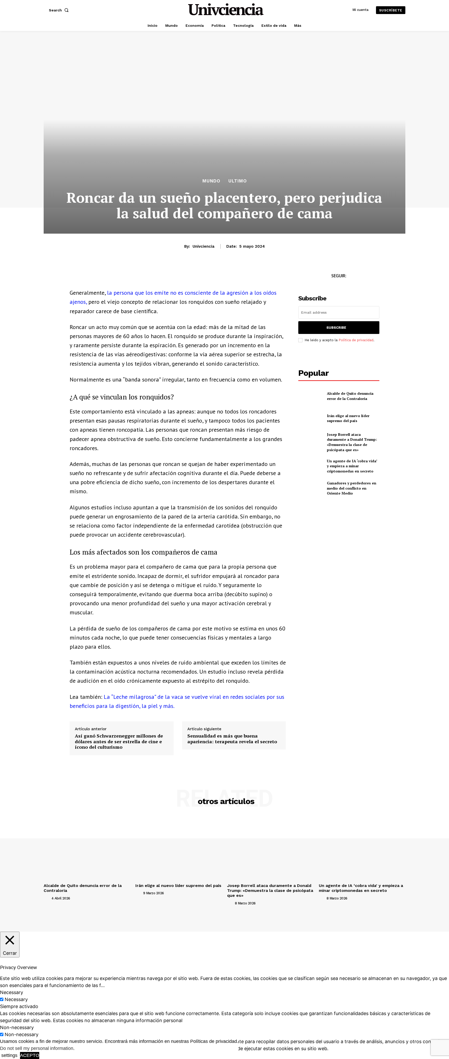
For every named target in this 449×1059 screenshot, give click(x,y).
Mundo (211, 181)
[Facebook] (75, 277)
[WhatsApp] (99, 277)
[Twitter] (333, 285)
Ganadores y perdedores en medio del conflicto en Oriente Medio (351, 488)
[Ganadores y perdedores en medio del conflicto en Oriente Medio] (310, 488)
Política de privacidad (356, 340)
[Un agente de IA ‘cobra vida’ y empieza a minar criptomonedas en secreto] (310, 465)
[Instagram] (344, 285)
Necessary (16, 999)
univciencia (203, 246)
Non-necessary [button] (17, 1027)
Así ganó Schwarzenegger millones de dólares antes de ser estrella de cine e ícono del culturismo (119, 741)
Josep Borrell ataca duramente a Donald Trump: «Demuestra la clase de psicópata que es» (352, 442)
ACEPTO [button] (29, 1055)
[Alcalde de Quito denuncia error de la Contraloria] (310, 395)
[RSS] (356, 285)
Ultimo (237, 181)
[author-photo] (47, 898)
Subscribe (336, 328)
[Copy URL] (122, 277)
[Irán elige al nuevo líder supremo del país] (310, 418)
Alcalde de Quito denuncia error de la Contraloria (350, 396)
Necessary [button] (11, 992)
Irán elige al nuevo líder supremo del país (348, 418)
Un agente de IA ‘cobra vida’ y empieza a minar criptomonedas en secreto (352, 465)
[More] (134, 277)
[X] (87, 277)
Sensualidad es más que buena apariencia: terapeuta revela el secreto (232, 738)
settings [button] (9, 1055)
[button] (60, 10)
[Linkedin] (110, 277)
